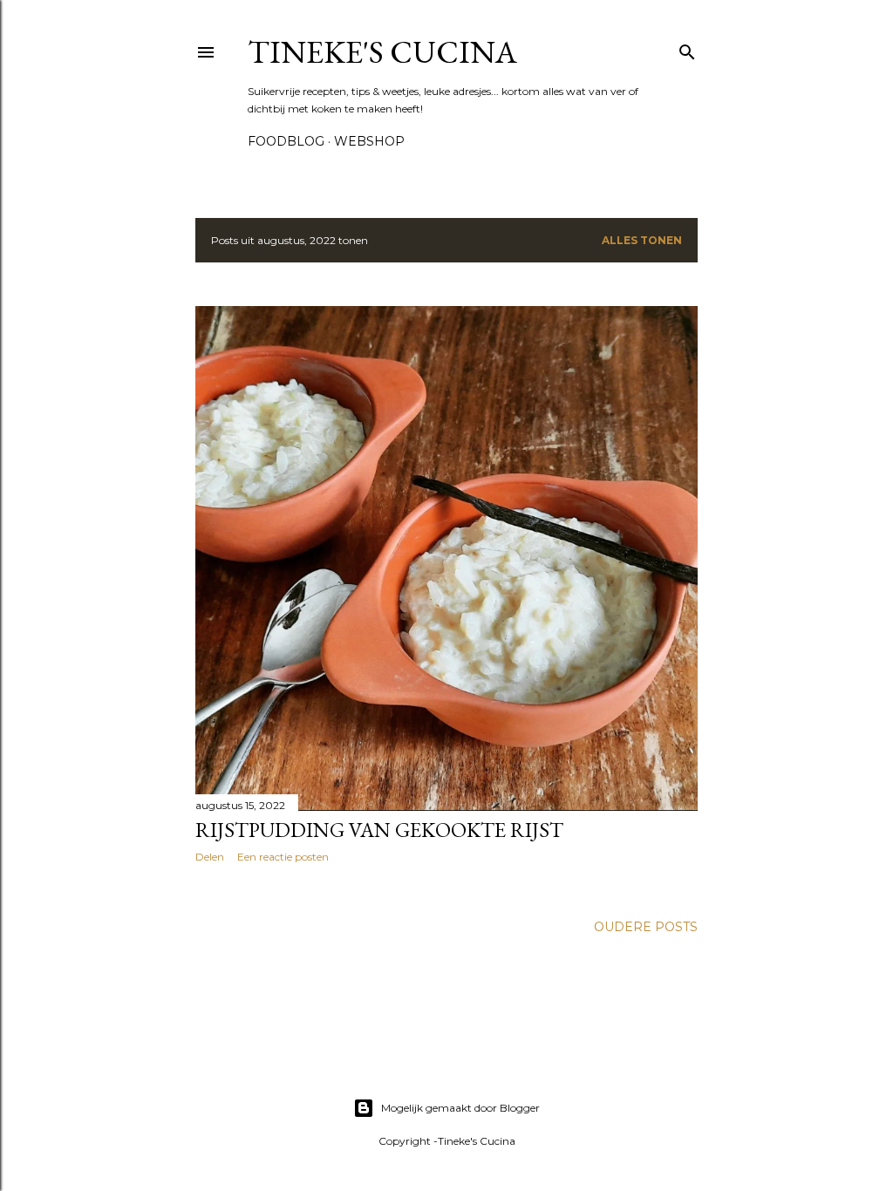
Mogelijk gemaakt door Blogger (460, 1107)
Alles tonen (642, 240)
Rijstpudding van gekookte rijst (379, 829)
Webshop (369, 141)
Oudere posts (646, 927)
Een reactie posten (283, 856)
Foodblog (286, 141)
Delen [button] (209, 856)
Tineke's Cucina (382, 51)
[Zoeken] (687, 48)
